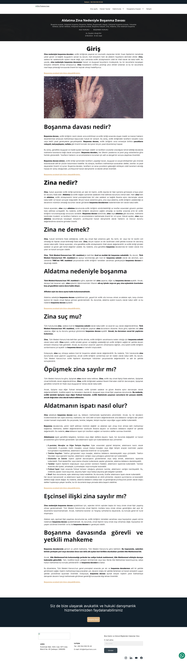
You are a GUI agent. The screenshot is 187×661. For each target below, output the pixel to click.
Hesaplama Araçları (134, 9)
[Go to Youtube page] (137, 658)
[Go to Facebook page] (141, 658)
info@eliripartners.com (88, 649)
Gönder (110, 650)
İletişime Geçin (93, 620)
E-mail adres (108, 640)
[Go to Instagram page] (127, 658)
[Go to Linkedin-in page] (132, 658)
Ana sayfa (93, 9)
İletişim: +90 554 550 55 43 (93, 2)
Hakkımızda (116, 9)
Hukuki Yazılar (105, 9)
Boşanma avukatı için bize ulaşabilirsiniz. (62, 73)
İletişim (149, 9)
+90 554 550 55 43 (84, 646)
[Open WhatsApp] (182, 655)
